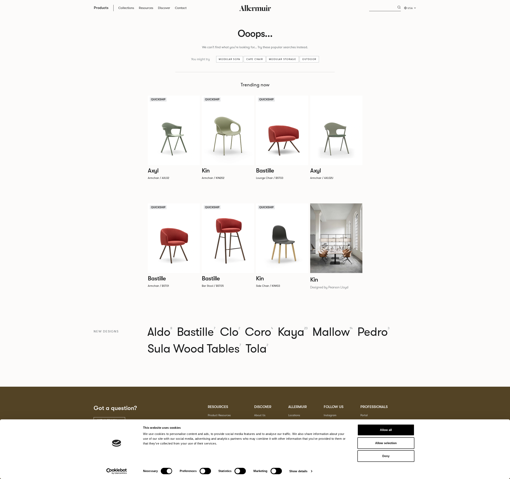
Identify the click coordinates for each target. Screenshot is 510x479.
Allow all (386, 430)
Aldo (159, 332)
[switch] (205, 471)
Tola (257, 349)
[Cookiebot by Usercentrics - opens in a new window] (116, 471)
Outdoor (309, 59)
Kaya (293, 332)
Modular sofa (229, 59)
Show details (298, 471)
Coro (259, 332)
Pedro (373, 332)
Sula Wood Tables (194, 349)
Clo (230, 332)
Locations (294, 415)
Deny (385, 456)
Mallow (332, 332)
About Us (259, 415)
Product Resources (219, 415)
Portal (364, 415)
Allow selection (386, 443)
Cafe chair (254, 59)
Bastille (196, 332)
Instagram (330, 415)
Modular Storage (282, 59)
